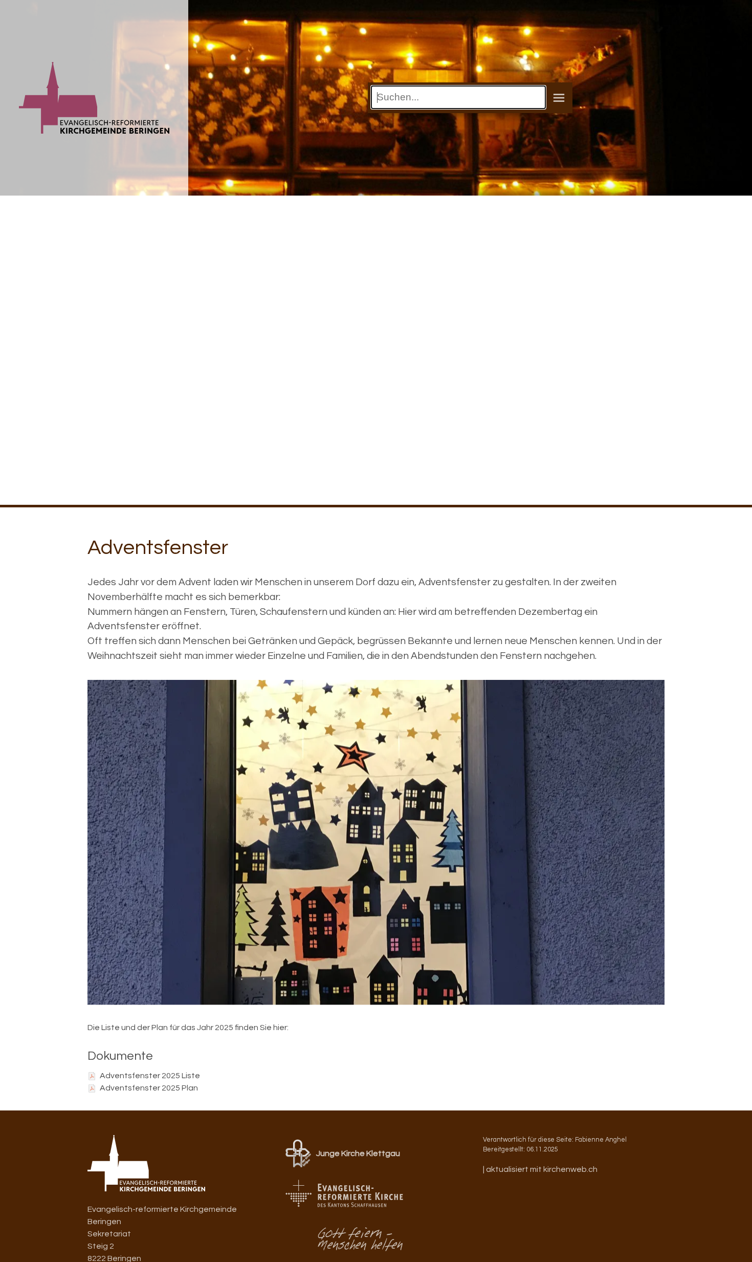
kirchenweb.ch (570, 1169)
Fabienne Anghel (601, 1140)
